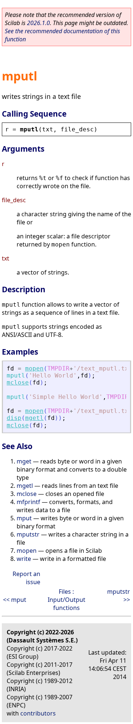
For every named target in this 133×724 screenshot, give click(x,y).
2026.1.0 (38, 23)
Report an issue (26, 578)
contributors (38, 713)
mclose (18, 382)
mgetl (34, 417)
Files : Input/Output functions (66, 599)
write (24, 559)
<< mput (14, 600)
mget (24, 461)
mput (24, 518)
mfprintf (28, 502)
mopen (34, 368)
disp (14, 417)
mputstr (28, 534)
